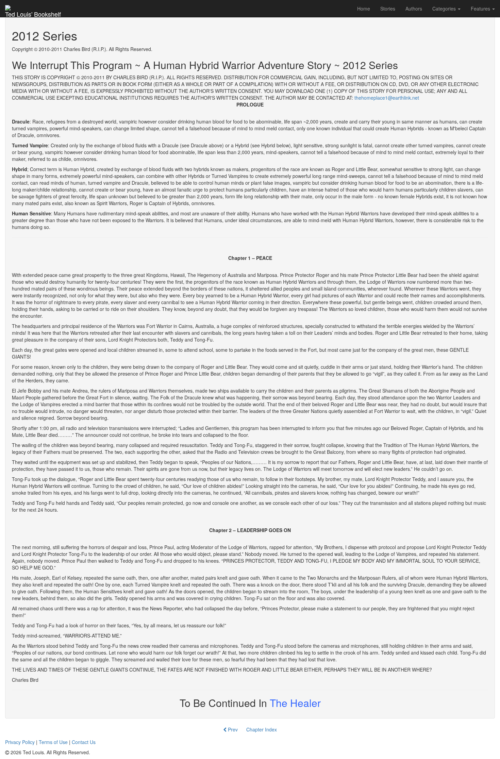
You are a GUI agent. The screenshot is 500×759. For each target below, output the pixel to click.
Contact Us (84, 742)
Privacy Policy (20, 742)
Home (363, 8)
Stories (387, 8)
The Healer (295, 702)
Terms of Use (53, 742)
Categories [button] (444, 8)
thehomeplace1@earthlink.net (386, 97)
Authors (413, 8)
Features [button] (481, 8)
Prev (232, 729)
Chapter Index (261, 729)
